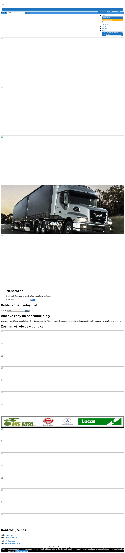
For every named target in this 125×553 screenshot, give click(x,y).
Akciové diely (106, 18)
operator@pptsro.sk (12, 543)
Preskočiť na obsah (114, 12)
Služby (104, 26)
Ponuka (104, 28)
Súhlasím (18, 551)
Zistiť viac (24, 551)
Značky (104, 22)
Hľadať (4, 9)
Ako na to (105, 24)
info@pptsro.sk (10, 541)
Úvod (103, 15)
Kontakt (104, 30)
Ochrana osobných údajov (114, 33)
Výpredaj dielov (107, 20)
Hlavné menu (102, 11)
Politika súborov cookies (113, 35)
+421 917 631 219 (11, 535)
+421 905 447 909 (11, 537)
